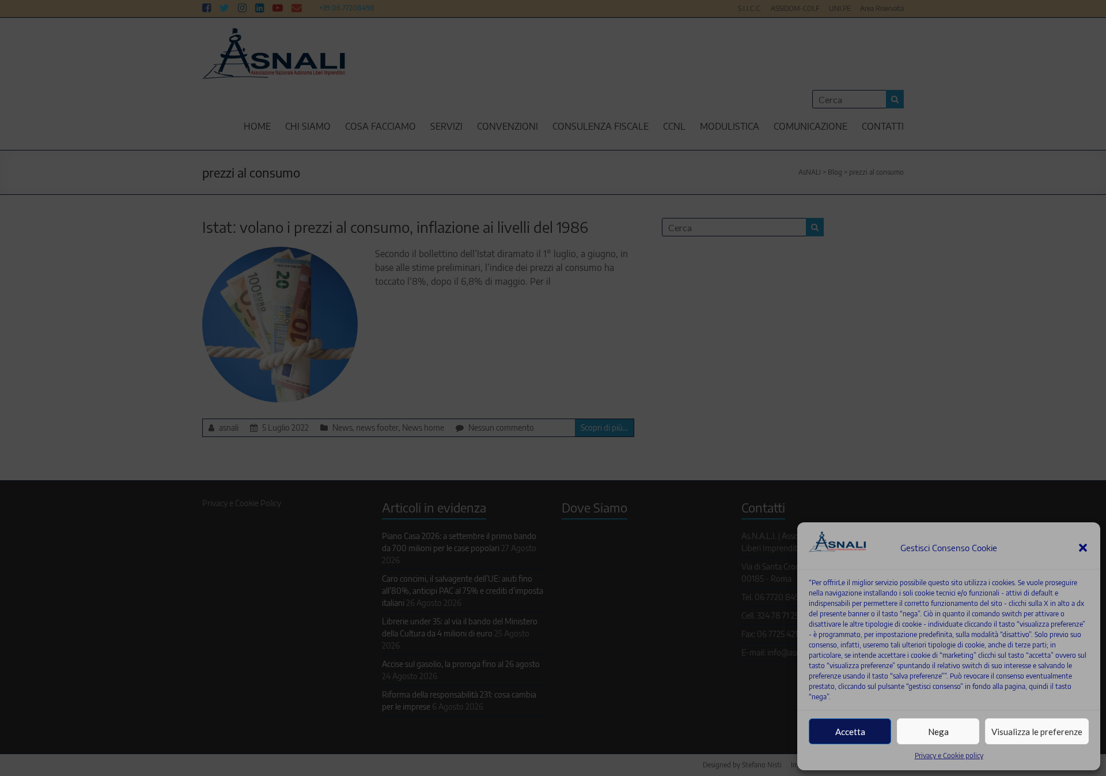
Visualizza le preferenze (1036, 731)
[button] (1083, 547)
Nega (938, 731)
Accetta (850, 731)
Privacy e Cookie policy (949, 755)
